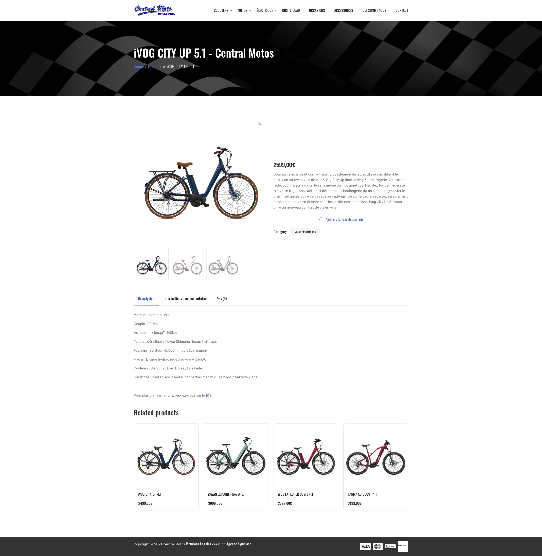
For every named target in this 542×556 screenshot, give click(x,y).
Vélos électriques (305, 231)
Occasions (317, 10)
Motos (242, 10)
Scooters (221, 10)
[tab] (146, 299)
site (208, 395)
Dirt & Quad (291, 10)
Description (146, 298)
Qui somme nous (374, 10)
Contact (402, 10)
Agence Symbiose (238, 543)
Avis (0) (222, 298)
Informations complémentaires (185, 298)
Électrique (265, 10)
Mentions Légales (198, 543)
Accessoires (343, 10)
